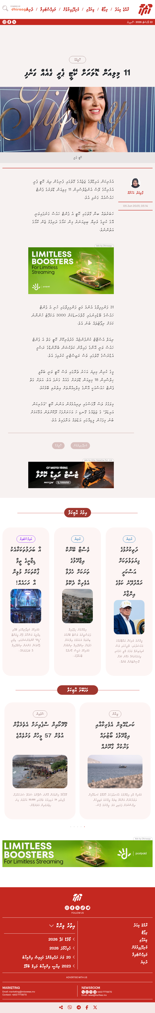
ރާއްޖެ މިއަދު (122, 10)
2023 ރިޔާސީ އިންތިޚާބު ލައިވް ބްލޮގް (48, 966)
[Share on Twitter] (95, 1007)
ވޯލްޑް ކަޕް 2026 (60, 939)
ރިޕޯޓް (105, 10)
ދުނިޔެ (144, 962)
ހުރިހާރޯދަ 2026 (61, 948)
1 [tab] (84, 826)
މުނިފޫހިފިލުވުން (71, 10)
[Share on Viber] (70, 1007)
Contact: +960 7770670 (14, 994)
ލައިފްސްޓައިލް (48, 10)
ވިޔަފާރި (90, 10)
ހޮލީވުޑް (77, 60)
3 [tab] (77, 826)
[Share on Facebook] (87, 1007)
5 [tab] (70, 826)
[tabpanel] (115, 760)
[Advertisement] (71, 270)
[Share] (61, 1007)
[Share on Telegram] (79, 1007)
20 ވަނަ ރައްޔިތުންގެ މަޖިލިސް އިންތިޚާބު (47, 957)
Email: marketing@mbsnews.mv (18, 991)
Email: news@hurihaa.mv (94, 995)
